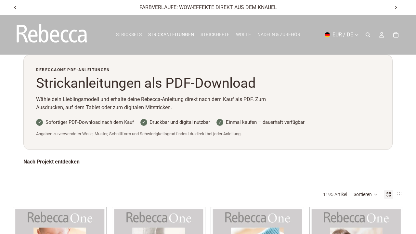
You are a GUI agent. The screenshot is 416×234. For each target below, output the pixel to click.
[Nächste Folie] (396, 7)
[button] (366, 194)
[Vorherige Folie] (15, 7)
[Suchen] (368, 35)
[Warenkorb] (396, 35)
